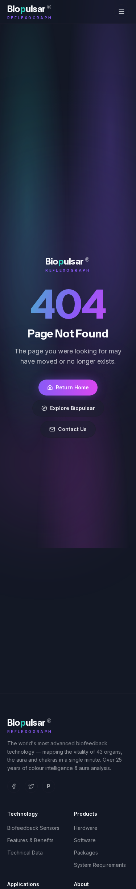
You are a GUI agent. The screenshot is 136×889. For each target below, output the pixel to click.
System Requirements (100, 865)
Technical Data (25, 852)
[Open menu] (121, 11)
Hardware (86, 828)
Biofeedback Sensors (33, 828)
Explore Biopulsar (72, 408)
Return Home (72, 387)
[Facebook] (13, 786)
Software (85, 840)
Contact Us (72, 429)
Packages (86, 852)
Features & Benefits (30, 840)
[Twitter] (31, 786)
